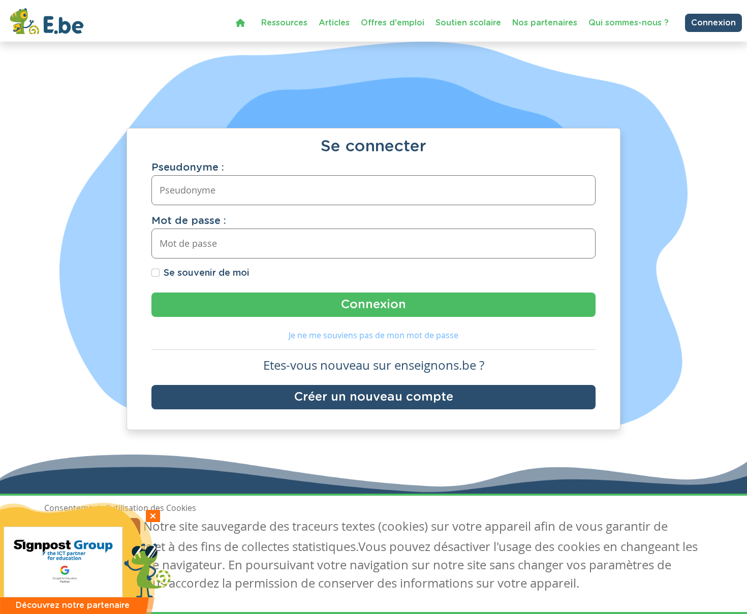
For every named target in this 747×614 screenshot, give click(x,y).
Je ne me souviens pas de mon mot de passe (373, 335)
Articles (334, 23)
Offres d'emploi (392, 23)
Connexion (713, 23)
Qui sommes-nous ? (628, 23)
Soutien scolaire (468, 23)
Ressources (284, 23)
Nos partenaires (544, 23)
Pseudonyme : (187, 168)
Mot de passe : (188, 221)
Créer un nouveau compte (373, 397)
